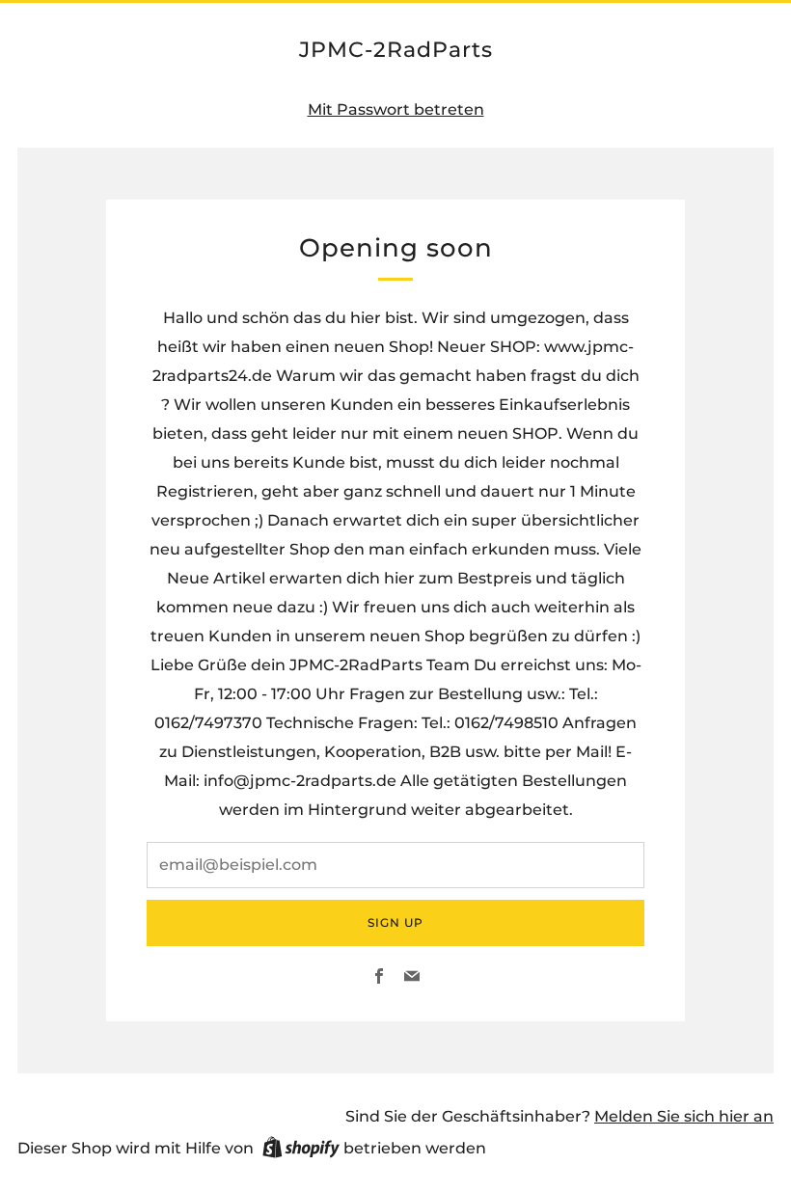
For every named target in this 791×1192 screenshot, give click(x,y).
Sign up (395, 922)
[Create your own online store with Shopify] (301, 1150)
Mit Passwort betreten (396, 109)
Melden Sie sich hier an (684, 1116)
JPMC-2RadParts (396, 49)
